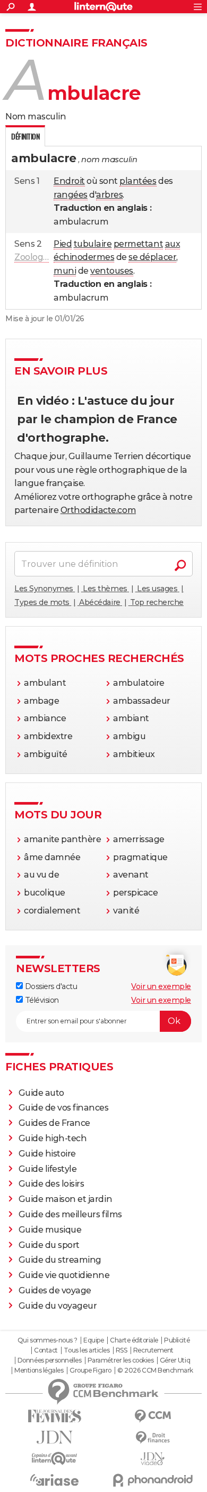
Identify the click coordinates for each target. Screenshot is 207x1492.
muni (65, 271)
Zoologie (32, 257)
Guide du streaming (60, 1260)
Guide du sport (49, 1245)
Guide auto (41, 1093)
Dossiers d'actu (50, 986)
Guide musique (50, 1230)
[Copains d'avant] (54, 1458)
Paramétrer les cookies (120, 1360)
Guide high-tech (53, 1138)
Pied (63, 244)
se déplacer (152, 257)
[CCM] (153, 1416)
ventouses (111, 271)
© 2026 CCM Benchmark (155, 1370)
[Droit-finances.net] (153, 1437)
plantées (137, 181)
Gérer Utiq (175, 1360)
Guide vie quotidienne (64, 1275)
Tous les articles (86, 1350)
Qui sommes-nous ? (47, 1340)
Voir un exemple (161, 986)
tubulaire (93, 244)
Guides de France (54, 1123)
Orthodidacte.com (98, 510)
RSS (121, 1350)
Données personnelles (49, 1360)
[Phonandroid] (153, 1480)
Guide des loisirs (51, 1184)
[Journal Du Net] (54, 1437)
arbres (109, 195)
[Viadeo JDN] (153, 1459)
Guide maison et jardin (65, 1199)
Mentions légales (38, 1370)
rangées (71, 195)
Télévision (41, 1000)
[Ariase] (54, 1480)
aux (172, 244)
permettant (138, 244)
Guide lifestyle (48, 1169)
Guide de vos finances (64, 1108)
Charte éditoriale (134, 1340)
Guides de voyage (55, 1290)
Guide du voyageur (58, 1306)
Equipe (93, 1340)
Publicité (176, 1340)
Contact (46, 1350)
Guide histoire (47, 1154)
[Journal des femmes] (54, 1416)
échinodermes (84, 257)
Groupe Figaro (90, 1370)
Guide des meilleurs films (70, 1214)
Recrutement (153, 1350)
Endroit (69, 181)
